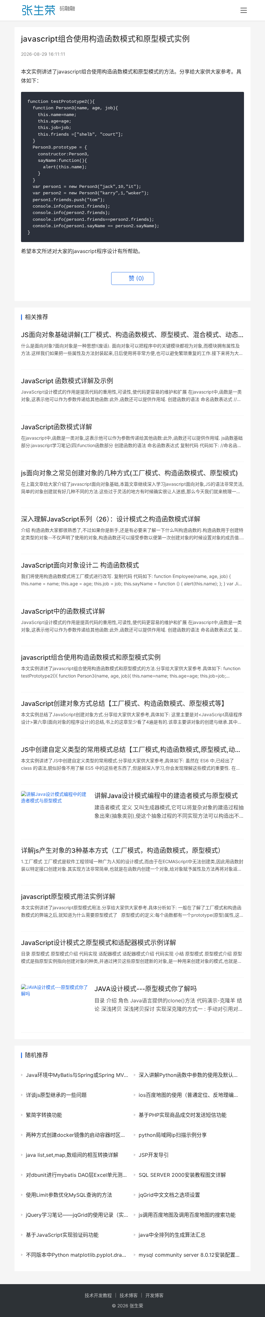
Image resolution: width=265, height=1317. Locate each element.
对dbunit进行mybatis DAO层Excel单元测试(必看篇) (77, 1175)
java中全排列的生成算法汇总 (172, 1235)
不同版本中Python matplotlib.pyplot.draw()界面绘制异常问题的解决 (77, 1255)
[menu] (243, 10)
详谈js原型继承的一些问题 (56, 1095)
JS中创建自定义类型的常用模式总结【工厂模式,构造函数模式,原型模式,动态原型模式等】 (131, 750)
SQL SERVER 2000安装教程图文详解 (182, 1175)
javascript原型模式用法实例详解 (68, 897)
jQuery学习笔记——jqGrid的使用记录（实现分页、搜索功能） (77, 1215)
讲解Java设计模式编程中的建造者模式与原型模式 (166, 796)
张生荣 (136, 1305)
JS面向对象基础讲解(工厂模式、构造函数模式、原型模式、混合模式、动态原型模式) (129, 335)
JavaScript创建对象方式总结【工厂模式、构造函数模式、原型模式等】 (124, 703)
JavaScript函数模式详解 (56, 427)
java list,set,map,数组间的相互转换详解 (72, 1155)
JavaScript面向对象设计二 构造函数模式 (80, 565)
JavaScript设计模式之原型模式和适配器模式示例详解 (98, 943)
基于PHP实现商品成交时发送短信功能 (183, 1115)
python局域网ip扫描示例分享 (173, 1135)
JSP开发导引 (154, 1155)
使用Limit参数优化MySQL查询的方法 (69, 1195)
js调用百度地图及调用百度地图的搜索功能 (187, 1215)
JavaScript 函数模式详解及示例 (67, 381)
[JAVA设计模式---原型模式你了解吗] (54, 1005)
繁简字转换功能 (44, 1115)
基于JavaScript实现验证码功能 (62, 1235)
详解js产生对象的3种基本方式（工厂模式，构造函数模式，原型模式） (122, 850)
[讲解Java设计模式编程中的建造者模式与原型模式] (54, 812)
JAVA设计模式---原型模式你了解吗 (145, 989)
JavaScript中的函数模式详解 (63, 611)
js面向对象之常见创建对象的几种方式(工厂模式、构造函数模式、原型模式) (129, 473)
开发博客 (154, 1295)
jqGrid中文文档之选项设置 (169, 1195)
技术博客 (129, 1295)
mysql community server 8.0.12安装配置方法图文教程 (190, 1255)
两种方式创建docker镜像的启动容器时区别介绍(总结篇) (77, 1135)
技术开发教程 (98, 1295)
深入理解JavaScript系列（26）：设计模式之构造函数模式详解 (110, 519)
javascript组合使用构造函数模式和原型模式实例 (91, 657)
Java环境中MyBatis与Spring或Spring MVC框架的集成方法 (77, 1075)
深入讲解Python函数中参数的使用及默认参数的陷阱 (190, 1075)
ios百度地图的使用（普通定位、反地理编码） (190, 1095)
